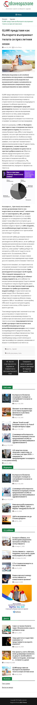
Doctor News (18, 47)
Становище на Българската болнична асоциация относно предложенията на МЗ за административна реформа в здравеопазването (23, 438)
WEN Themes (23, 702)
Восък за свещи (7, 687)
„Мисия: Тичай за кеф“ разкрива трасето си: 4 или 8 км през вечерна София (23, 424)
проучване (14, 353)
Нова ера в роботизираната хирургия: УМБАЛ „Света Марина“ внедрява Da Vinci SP (23, 506)
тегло (20, 353)
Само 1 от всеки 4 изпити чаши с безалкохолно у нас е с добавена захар (23, 628)
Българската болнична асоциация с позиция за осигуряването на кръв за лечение (22, 398)
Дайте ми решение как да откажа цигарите (22, 517)
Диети (9, 349)
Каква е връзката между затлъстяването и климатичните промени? (21, 577)
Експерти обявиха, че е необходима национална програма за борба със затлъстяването (21, 541)
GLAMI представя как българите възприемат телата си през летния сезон (23, 670)
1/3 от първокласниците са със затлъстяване (22, 564)
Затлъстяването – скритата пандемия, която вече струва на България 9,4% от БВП (23, 553)
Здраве (14, 349)
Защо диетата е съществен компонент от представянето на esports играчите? (22, 641)
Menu (19, 14)
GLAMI (8, 353)
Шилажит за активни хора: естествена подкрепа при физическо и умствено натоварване (22, 412)
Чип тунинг (6, 683)
